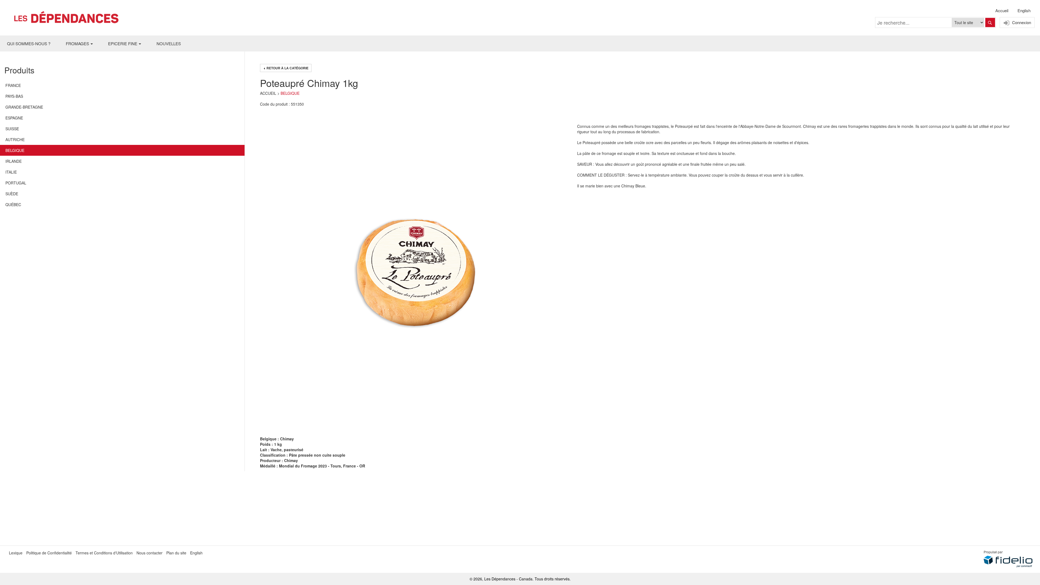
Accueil (1001, 10)
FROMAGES (77, 43)
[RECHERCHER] (990, 22)
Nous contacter (149, 552)
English (1024, 10)
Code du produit (274, 104)
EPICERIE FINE (122, 43)
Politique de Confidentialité (49, 552)
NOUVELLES (169, 43)
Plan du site (176, 552)
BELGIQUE (290, 93)
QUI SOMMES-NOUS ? (28, 43)
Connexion (1021, 22)
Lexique (15, 552)
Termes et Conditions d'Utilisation (104, 552)
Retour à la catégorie (287, 68)
